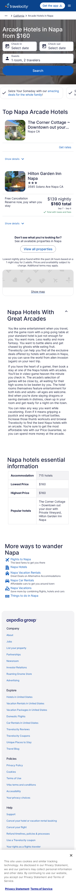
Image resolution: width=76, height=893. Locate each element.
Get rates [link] (65, 147)
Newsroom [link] (12, 660)
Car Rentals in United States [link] (22, 722)
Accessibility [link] (13, 791)
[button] (38, 159)
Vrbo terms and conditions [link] (21, 784)
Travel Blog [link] (12, 748)
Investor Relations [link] (16, 667)
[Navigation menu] (69, 6)
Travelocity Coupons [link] (18, 735)
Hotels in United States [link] (19, 696)
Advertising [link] (12, 680)
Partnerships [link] (13, 654)
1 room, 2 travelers (25, 60)
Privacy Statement (17, 888)
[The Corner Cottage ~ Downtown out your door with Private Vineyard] (38, 134)
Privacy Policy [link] (14, 765)
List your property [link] (16, 647)
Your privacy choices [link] (18, 797)
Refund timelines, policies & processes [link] (28, 833)
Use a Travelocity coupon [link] (20, 840)
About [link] (9, 635)
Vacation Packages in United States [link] (26, 709)
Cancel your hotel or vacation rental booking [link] (31, 820)
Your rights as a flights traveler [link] (23, 846)
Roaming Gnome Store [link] (19, 673)
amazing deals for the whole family (33, 92)
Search (38, 71)
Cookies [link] (11, 771)
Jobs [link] (9, 641)
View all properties (38, 249)
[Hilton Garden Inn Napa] (38, 192)
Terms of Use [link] (13, 778)
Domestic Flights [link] (15, 716)
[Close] (71, 855)
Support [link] (10, 814)
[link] (38, 560)
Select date (20, 48)
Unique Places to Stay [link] (19, 742)
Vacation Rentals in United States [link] (25, 703)
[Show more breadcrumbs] (6, 15)
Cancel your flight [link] (16, 827)
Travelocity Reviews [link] (18, 729)
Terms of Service (41, 888)
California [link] (18, 15)
